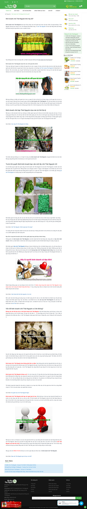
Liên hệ (32, 491)
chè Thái (14, 303)
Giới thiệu (16, 10)
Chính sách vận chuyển (54, 485)
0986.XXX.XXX (79, 1)
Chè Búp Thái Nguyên (54, 507)
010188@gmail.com (70, 1)
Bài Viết (50, 10)
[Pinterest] (17, 2)
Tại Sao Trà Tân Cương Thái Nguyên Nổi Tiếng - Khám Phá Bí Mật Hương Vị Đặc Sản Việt (24, 471)
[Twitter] (13, 2)
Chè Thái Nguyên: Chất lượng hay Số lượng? (22, 227)
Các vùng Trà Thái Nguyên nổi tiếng (19, 124)
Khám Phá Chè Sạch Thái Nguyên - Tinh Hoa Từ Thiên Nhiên (18, 469)
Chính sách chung (52, 483)
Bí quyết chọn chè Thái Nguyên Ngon (20, 392)
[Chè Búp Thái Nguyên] (10, 6)
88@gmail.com (11, 499)
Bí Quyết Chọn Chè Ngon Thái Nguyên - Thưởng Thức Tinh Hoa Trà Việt (20, 467)
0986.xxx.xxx (73, 7)
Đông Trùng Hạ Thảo (39, 10)
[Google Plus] (15, 2)
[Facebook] (10, 1)
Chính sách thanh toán (54, 487)
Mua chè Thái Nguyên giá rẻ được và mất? (21, 456)
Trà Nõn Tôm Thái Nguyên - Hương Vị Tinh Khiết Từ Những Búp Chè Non (20, 465)
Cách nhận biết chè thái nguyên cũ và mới (21, 294)
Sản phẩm (33, 487)
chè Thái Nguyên (41, 26)
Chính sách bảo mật (53, 489)
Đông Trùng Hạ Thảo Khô (12, 504)
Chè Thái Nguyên (27, 10)
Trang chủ (8, 10)
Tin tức (32, 489)
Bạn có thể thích (68, 55)
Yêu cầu (78, 498)
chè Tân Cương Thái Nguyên (46, 68)
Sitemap (58, 10)
